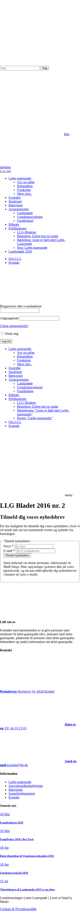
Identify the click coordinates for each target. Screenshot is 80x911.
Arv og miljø (25, 182)
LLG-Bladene (26, 232)
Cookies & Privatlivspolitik (18, 909)
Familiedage (25, 220)
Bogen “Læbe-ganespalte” (35, 418)
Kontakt (14, 262)
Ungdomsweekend (29, 217)
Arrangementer (19, 209)
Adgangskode (9, 318)
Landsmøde (25, 213)
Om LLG (15, 259)
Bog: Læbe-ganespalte (32, 247)
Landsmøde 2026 (20, 251)
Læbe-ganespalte (20, 178)
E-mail (9, 551)
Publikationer (17, 228)
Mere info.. (24, 194)
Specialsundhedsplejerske (26, 786)
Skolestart (15, 201)
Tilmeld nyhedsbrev (17, 555)
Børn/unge (16, 205)
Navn (8, 546)
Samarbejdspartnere (22, 793)
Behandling (25, 186)
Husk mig (11, 333)
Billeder (14, 224)
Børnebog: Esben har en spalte (37, 236)
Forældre (15, 197)
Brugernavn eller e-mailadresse (21, 306)
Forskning (24, 190)
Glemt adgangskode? (14, 326)
